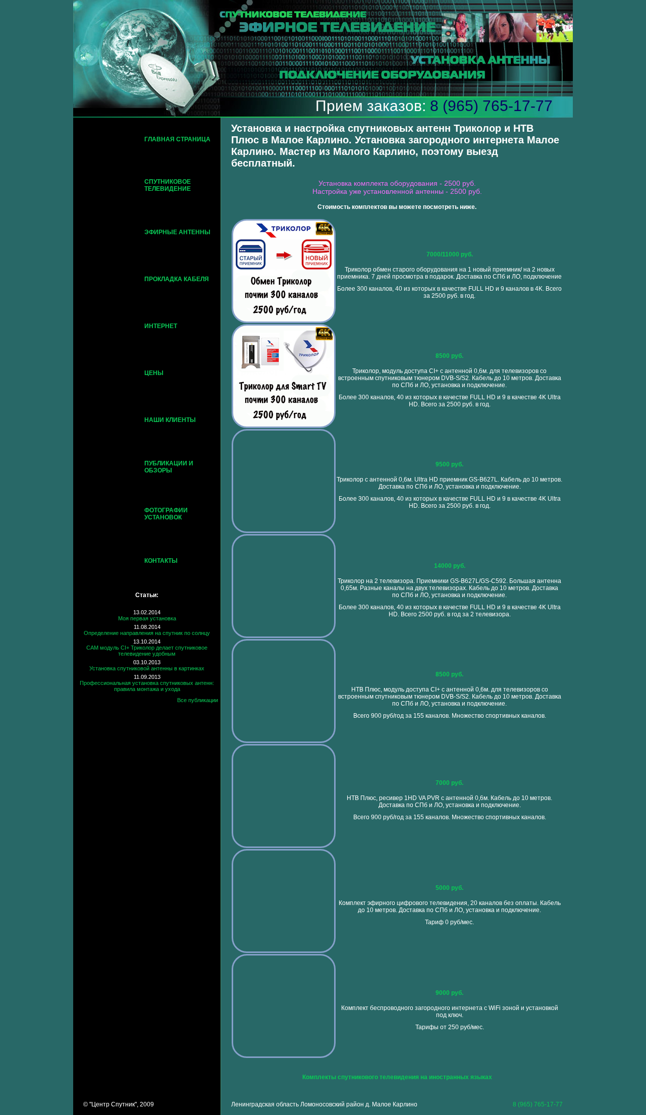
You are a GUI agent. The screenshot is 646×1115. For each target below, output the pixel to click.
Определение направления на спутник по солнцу (147, 633)
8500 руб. (449, 355)
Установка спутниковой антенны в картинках (146, 668)
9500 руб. (449, 464)
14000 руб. (449, 565)
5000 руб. (449, 887)
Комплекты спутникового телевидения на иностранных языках (397, 1077)
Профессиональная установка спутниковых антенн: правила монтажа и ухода (147, 686)
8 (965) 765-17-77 (491, 105)
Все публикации (197, 700)
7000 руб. (449, 782)
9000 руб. (449, 992)
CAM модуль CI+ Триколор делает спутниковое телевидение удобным (146, 651)
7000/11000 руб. (449, 254)
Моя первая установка (147, 618)
